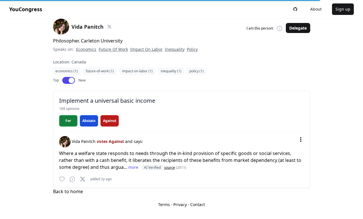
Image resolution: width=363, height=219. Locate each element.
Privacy (180, 204)
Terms (164, 204)
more (133, 167)
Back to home (68, 191)
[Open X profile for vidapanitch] (109, 26)
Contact (197, 204)
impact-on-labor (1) (137, 71)
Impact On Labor (146, 49)
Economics (86, 49)
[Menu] (300, 139)
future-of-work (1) (100, 71)
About (316, 9)
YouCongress (25, 9)
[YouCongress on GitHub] (295, 9)
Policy (192, 49)
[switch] (68, 80)
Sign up (342, 9)
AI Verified (152, 167)
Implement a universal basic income (107, 100)
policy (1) (196, 71)
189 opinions (69, 108)
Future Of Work (113, 49)
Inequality (175, 49)
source (169, 167)
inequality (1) (171, 71)
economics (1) (66, 71)
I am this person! (259, 28)
